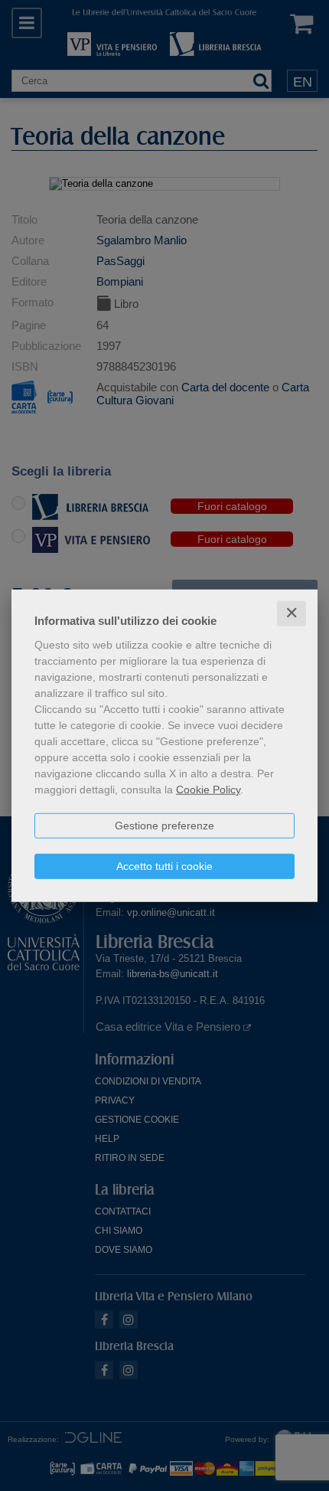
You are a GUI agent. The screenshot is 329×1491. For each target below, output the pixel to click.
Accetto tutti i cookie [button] (164, 866)
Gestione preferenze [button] (164, 825)
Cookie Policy (208, 789)
